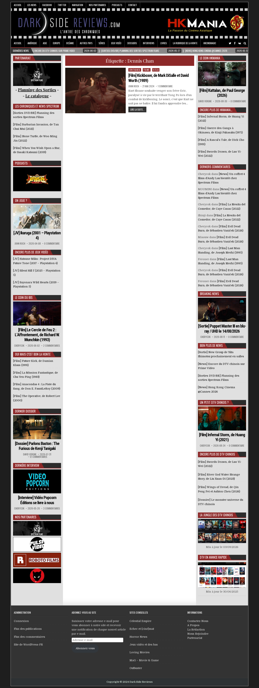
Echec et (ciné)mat (142, 628)
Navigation (77, 5)
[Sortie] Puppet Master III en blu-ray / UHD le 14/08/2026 (222, 328)
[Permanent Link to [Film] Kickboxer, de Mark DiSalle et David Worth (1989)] (95, 90)
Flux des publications (28, 628)
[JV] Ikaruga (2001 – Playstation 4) (37, 235)
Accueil (17, 5)
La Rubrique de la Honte (185, 43)
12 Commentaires (38, 457)
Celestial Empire (140, 621)
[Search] (245, 43)
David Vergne (29, 454)
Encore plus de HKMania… (216, 110)
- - (37, 95)
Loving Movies (140, 652)
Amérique (32, 43)
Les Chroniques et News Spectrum (37, 106)
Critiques (134, 69)
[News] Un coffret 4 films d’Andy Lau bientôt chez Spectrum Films (221, 178)
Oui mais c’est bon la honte (32, 354)
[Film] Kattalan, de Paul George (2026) (222, 93)
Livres (163, 43)
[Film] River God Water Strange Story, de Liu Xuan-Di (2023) (219, 476)
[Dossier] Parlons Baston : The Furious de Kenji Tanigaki (37, 446)
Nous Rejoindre (197, 633)
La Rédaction (196, 629)
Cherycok (19, 345)
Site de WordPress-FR (28, 644)
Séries (102, 43)
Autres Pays (86, 43)
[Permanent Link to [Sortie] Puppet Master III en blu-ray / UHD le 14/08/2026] (222, 310)
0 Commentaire (52, 243)
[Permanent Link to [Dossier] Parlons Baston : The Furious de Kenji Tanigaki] (37, 427)
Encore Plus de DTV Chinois (217, 454)
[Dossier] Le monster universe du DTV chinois (220, 501)
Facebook (47, 5)
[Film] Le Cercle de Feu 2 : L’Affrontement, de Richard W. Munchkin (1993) (37, 334)
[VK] (239, 43)
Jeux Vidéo (116, 43)
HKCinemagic (209, 43)
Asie (45, 43)
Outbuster (136, 668)
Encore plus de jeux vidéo (31, 252)
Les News (31, 5)
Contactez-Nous (197, 621)
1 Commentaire (165, 86)
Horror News (138, 636)
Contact (132, 5)
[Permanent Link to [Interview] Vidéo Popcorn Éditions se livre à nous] (37, 481)
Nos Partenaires (97, 5)
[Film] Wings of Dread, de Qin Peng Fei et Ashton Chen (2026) (219, 489)
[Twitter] (230, 43)
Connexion (21, 621)
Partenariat (194, 637)
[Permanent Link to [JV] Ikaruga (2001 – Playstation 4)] (37, 217)
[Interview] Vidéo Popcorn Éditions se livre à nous (37, 500)
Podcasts (117, 5)
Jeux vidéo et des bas (144, 644)
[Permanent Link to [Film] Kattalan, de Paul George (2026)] (222, 74)
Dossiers (132, 43)
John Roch (133, 86)
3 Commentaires (51, 508)
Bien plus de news (211, 345)
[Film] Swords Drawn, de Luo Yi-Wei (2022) (219, 464)
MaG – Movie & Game (144, 660)
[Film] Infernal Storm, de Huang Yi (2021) (222, 437)
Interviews (148, 43)
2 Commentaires (51, 345)
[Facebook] (234, 43)
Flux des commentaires (29, 636)
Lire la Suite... (137, 109)
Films (147, 69)
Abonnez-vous (85, 648)
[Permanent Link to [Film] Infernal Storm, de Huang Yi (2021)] (222, 418)
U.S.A (156, 69)
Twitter (62, 5)
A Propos (193, 625)
